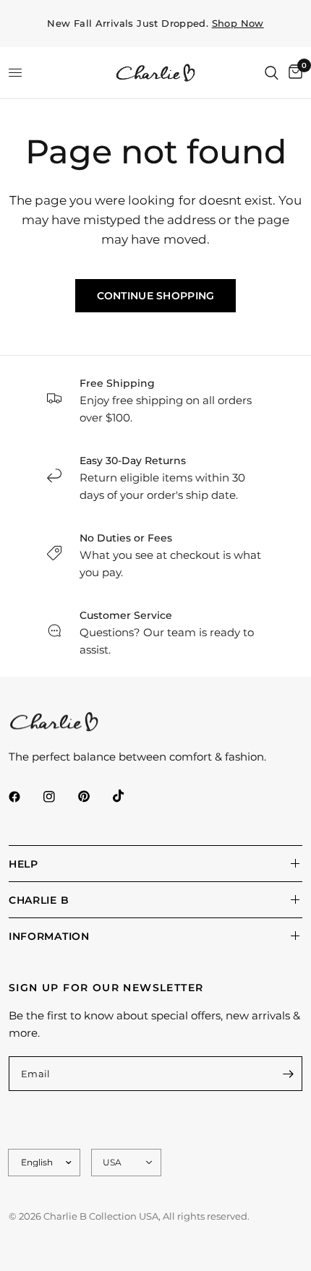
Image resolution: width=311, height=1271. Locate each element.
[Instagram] (59, 797)
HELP (23, 863)
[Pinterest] (94, 797)
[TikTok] (129, 796)
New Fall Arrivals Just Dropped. (155, 23)
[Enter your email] (287, 1073)
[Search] (272, 72)
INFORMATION (49, 936)
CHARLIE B (39, 900)
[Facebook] (25, 797)
